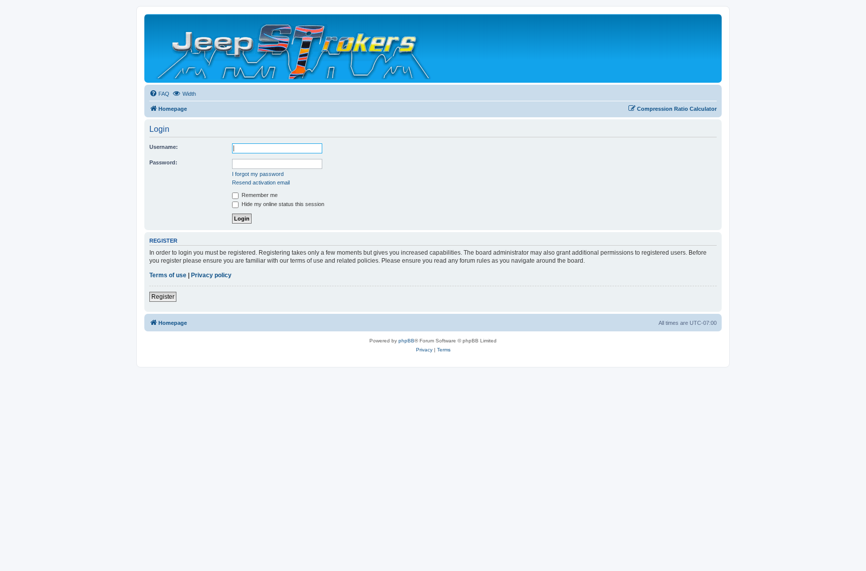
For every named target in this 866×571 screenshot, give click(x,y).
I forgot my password (258, 174)
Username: (163, 147)
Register (162, 296)
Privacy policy (211, 275)
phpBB (406, 340)
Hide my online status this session (282, 204)
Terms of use (167, 275)
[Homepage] (294, 48)
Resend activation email (261, 182)
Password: (163, 162)
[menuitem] (159, 94)
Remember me (259, 195)
